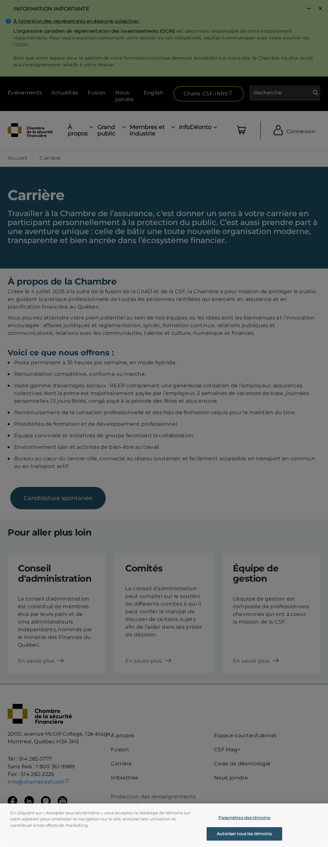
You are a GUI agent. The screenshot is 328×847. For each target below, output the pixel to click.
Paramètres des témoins (244, 817)
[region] (164, 825)
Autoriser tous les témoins (244, 833)
